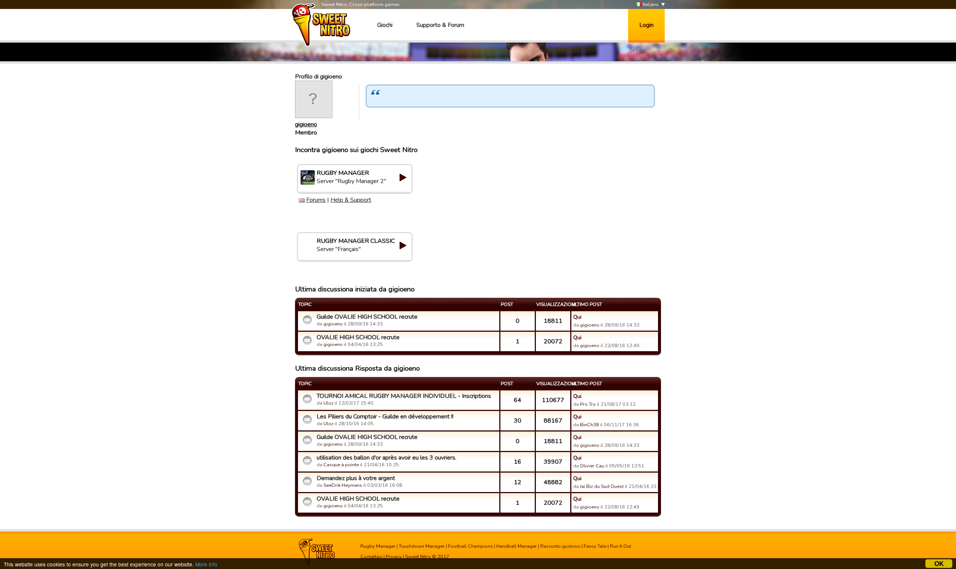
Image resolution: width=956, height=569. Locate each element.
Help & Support (350, 200)
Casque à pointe (341, 464)
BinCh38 (589, 424)
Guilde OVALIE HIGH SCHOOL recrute (367, 316)
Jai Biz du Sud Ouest (602, 486)
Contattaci (371, 556)
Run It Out (620, 546)
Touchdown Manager (422, 546)
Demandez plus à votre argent (356, 478)
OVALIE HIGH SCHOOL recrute (358, 337)
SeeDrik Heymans (342, 485)
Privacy (394, 556)
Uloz (328, 403)
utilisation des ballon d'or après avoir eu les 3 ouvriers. (386, 457)
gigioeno (306, 124)
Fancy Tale (595, 546)
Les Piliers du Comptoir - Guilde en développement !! (385, 416)
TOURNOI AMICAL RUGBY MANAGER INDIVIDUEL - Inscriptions (404, 396)
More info (206, 564)
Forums (316, 200)
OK (939, 563)
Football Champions (470, 546)
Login (646, 25)
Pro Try (588, 404)
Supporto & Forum (440, 25)
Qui (577, 317)
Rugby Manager (377, 546)
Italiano (650, 4)
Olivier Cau (592, 466)
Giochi (384, 25)
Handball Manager (516, 546)
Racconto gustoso (560, 546)
